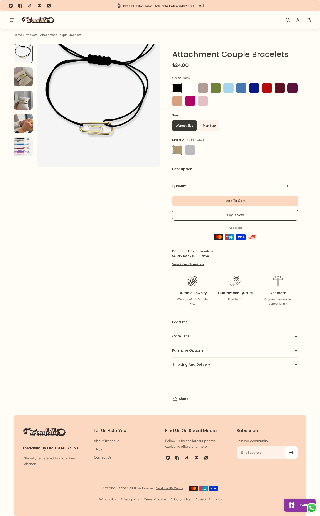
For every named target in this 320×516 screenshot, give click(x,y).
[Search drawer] (288, 20)
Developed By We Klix (169, 488)
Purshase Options (187, 350)
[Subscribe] (291, 452)
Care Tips (180, 336)
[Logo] (37, 20)
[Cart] (308, 20)
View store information (188, 264)
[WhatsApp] (49, 5)
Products (31, 35)
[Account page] (298, 20)
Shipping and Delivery (191, 364)
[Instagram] (10, 5)
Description (182, 169)
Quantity (179, 186)
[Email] (39, 5)
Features (180, 322)
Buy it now (235, 215)
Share (183, 399)
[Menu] (11, 20)
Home (18, 35)
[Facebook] (20, 5)
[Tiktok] (30, 5)
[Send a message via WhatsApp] (312, 508)
